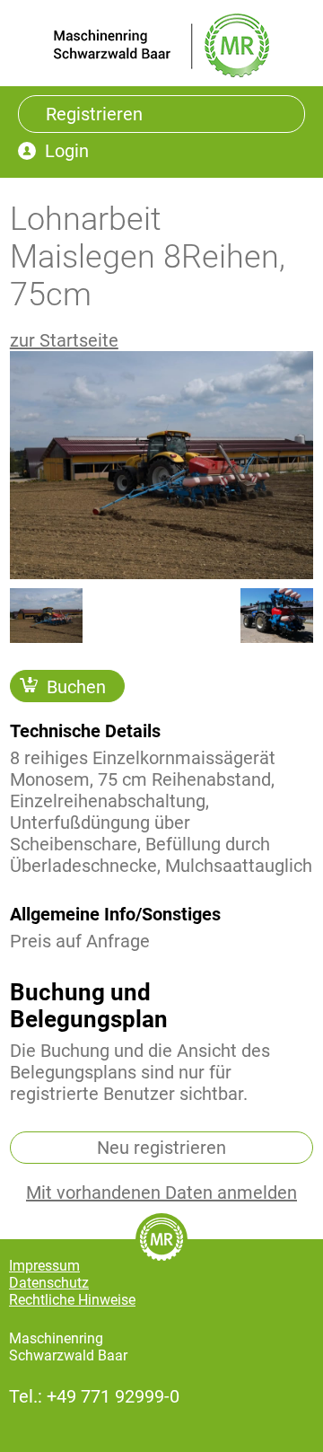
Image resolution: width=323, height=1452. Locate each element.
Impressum (44, 1265)
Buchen (76, 686)
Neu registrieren (161, 1147)
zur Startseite (64, 340)
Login (67, 151)
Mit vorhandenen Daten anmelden (161, 1192)
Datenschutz (49, 1282)
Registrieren (94, 114)
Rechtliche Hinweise (72, 1299)
